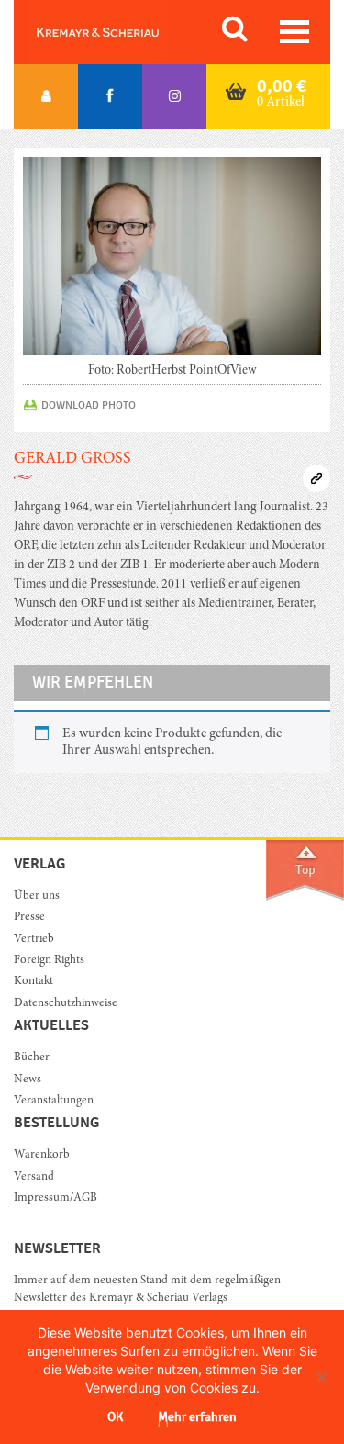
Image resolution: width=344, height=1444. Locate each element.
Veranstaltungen (54, 1101)
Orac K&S (119, 32)
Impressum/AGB (55, 1198)
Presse (29, 917)
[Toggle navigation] (294, 31)
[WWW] (316, 478)
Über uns (37, 896)
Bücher (32, 1058)
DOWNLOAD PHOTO (88, 404)
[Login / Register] (46, 96)
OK (115, 1417)
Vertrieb (34, 940)
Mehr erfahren (197, 1417)
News (27, 1080)
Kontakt (33, 982)
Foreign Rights (49, 961)
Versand (34, 1177)
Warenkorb (42, 1155)
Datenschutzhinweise (65, 1004)
